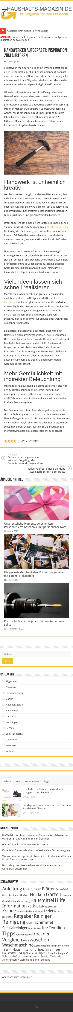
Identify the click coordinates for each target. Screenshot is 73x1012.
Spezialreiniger (15, 928)
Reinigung (13, 922)
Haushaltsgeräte (15, 704)
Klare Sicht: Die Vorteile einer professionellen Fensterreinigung (36, 850)
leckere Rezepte (34, 911)
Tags (46, 781)
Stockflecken (34, 928)
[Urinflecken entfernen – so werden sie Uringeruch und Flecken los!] (11, 794)
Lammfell (21, 911)
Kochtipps (11, 722)
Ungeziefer (12, 739)
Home (15, 37)
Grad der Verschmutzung (16, 901)
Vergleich (12, 940)
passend (7, 917)
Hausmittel (12, 710)
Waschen (11, 745)
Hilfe (60, 900)
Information (14, 906)
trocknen (41, 934)
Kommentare (32, 781)
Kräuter (9, 911)
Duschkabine (9, 895)
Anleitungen (32, 889)
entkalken (23, 895)
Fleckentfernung (14, 693)
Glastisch (66, 895)
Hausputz (11, 716)
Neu (18, 781)
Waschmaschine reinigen (46, 945)
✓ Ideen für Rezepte (55, 953)
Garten (9, 698)
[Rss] (36, 1006)
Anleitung (12, 889)
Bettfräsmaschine (59, 227)
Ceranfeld (61, 889)
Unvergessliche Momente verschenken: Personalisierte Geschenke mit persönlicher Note (35, 525)
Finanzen (11, 687)
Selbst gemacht (30, 37)
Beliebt (7, 781)
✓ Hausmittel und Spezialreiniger (34, 949)
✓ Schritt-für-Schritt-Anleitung (35, 954)
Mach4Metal (10, 302)
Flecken (37, 894)
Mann (57, 911)
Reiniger (43, 916)
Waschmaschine (18, 945)
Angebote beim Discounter (17, 977)
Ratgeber (23, 916)
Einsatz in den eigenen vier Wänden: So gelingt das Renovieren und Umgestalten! (25, 459)
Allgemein (11, 681)
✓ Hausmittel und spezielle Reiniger (32, 951)
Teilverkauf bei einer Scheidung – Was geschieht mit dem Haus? (46, 469)
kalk (31, 906)
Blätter (48, 889)
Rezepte (10, 728)
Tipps (8, 933)
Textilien (57, 927)
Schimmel (44, 922)
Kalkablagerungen (46, 906)
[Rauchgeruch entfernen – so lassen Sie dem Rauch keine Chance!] (11, 810)
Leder (49, 911)
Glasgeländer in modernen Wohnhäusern (27, 30)
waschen (39, 940)
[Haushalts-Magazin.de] (36, 11)
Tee (44, 927)
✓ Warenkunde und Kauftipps (33, 959)
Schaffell (30, 923)
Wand (26, 940)
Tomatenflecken (24, 934)
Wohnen (10, 751)
